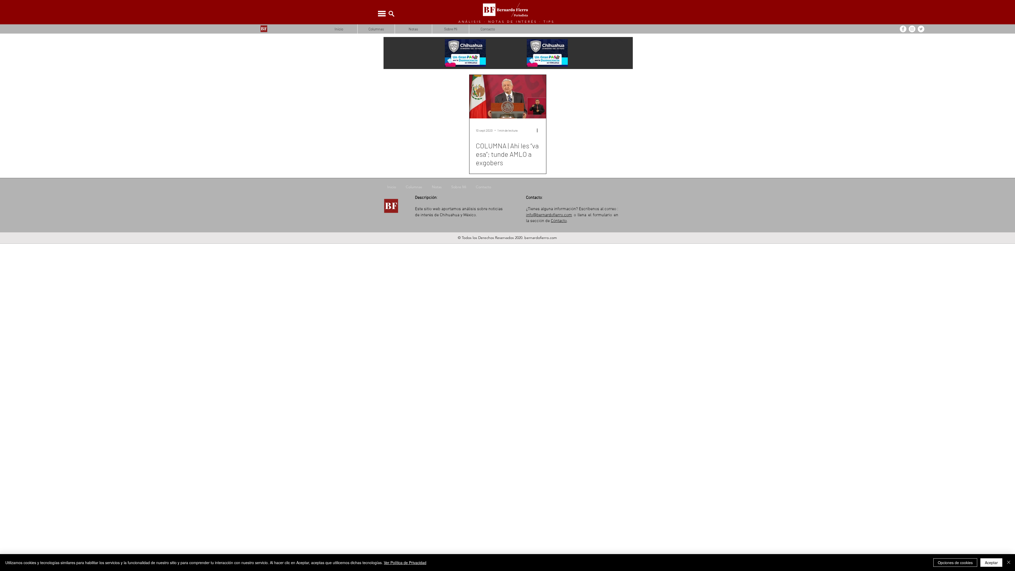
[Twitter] (921, 29)
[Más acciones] (539, 130)
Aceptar (991, 562)
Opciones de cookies (955, 562)
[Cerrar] (1008, 562)
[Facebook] (903, 29)
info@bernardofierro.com (549, 215)
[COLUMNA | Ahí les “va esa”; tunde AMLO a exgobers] (507, 96)
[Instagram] (912, 29)
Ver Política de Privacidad (405, 562)
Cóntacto (559, 221)
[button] (382, 13)
